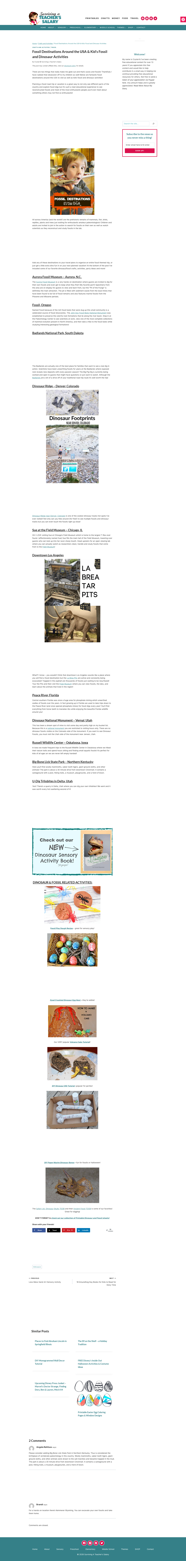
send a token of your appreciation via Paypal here (139, 80)
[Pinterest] (151, 18)
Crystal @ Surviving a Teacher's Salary (47, 62)
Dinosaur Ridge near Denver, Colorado (48, 516)
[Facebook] (143, 18)
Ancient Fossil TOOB (82, 1209)
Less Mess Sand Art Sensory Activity (45, 1280)
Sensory (59, 1549)
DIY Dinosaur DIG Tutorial (63, 1086)
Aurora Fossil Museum (45, 282)
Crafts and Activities (41, 47)
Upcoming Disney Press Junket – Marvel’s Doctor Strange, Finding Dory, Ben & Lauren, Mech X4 (50, 1386)
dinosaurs (37, 1267)
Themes (124, 1549)
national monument (55, 728)
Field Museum (48, 547)
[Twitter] (155, 18)
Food (125, 18)
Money (116, 18)
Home (43, 27)
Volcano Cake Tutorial (80, 1042)
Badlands (36, 378)
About (47, 1549)
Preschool (74, 1549)
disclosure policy (70, 66)
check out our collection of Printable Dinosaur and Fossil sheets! (80, 1218)
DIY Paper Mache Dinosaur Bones (59, 1163)
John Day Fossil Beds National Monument (89, 313)
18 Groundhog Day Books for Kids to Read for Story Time (96, 1281)
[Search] (153, 123)
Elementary (90, 1549)
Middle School (107, 27)
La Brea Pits (72, 678)
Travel (134, 18)
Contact (141, 27)
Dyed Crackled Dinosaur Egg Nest (65, 1000)
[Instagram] (147, 18)
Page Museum (65, 684)
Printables (92, 18)
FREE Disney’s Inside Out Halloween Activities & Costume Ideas (93, 1363)
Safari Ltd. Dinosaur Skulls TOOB (50, 1209)
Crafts (105, 18)
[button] (183, 19)
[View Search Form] (184, 27)
